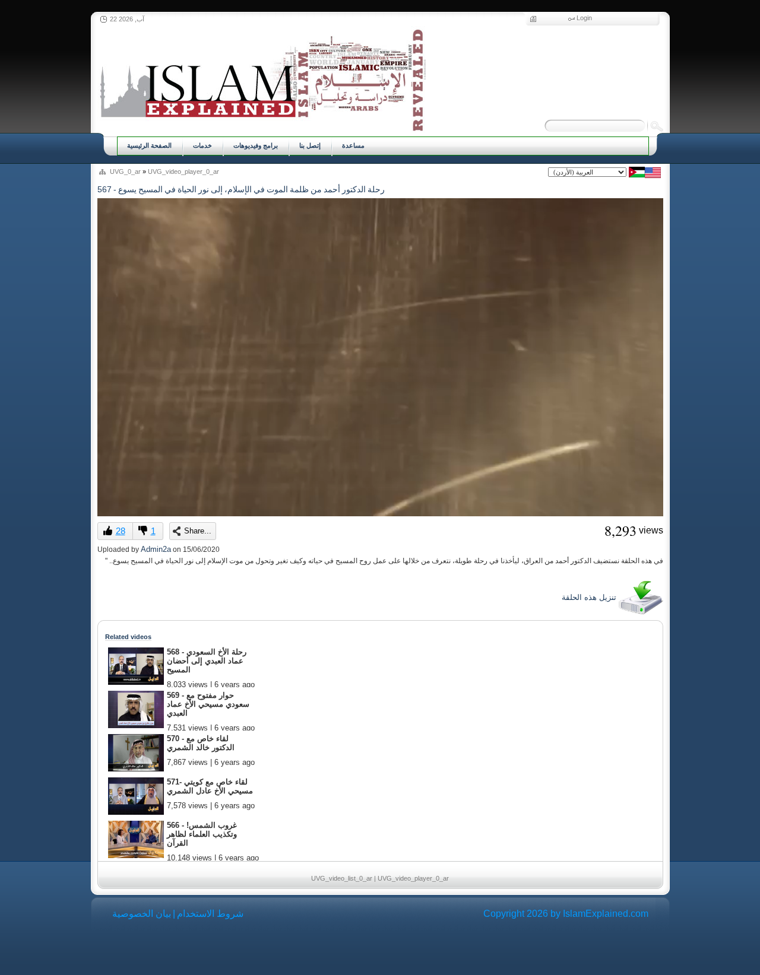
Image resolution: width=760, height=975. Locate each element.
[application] (380, 357)
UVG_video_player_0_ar (183, 171)
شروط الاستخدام (210, 914)
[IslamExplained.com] (261, 78)
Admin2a (156, 549)
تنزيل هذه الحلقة (590, 597)
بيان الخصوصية (141, 914)
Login (584, 17)
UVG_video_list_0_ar (341, 878)
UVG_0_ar (125, 171)
